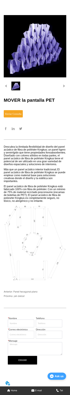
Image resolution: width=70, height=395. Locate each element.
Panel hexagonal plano (25, 291)
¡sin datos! (19, 296)
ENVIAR (22, 360)
